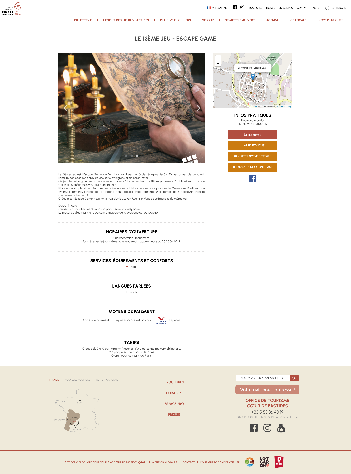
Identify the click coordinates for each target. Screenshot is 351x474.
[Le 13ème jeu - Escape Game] (253, 77)
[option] (131, 108)
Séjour (208, 20)
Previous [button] (65, 107)
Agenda (272, 20)
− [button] (218, 63)
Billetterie (83, 20)
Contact (189, 462)
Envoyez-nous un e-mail (254, 167)
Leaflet (254, 106)
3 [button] (137, 156)
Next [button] (198, 107)
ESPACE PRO (174, 404)
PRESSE (174, 414)
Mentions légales (164, 462)
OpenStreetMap (284, 106)
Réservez (254, 134)
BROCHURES (174, 382)
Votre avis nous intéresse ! (267, 389)
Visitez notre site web (254, 156)
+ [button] (218, 58)
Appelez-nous (254, 145)
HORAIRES (174, 393)
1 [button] (126, 156)
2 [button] (131, 156)
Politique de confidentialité (220, 462)
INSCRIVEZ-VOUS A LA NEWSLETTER (261, 378)
